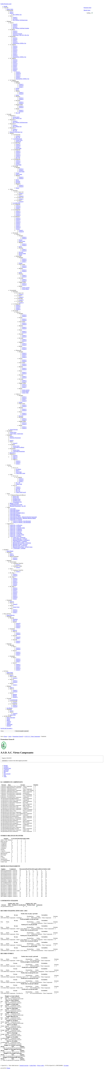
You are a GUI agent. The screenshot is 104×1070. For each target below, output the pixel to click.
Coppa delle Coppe (20, 473)
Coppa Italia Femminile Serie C (17, 512)
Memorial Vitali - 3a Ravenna (20, 545)
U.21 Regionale (13, 699)
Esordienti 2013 (16, 499)
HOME (5, 6)
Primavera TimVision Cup (16, 132)
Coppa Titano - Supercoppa (16, 433)
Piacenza (18, 181)
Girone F (15, 52)
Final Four (18, 141)
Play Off (18, 113)
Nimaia (8, 1068)
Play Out (18, 491)
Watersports (9, 724)
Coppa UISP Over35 (21, 492)
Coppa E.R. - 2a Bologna (16, 530)
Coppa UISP (19, 484)
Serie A (11, 12)
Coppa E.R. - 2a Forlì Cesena (17, 534)
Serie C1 (12, 687)
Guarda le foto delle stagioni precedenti (17, 760)
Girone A (15, 17)
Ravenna (18, 182)
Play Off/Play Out (17, 14)
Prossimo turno (7, 768)
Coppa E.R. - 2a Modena (16, 529)
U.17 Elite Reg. (16, 203)
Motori (8, 720)
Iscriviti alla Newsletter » (7, 728)
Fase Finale (18, 148)
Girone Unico (16, 117)
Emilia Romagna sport (6, 3)
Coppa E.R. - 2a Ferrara (15, 532)
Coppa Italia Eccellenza (18, 447)
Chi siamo (66, 1065)
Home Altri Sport (11, 717)
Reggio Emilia (22, 253)
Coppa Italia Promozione (19, 451)
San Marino (9, 708)
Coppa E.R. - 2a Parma (15, 526)
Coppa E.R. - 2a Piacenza (16, 525)
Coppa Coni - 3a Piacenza (19, 537)
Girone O (18, 76)
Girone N (18, 74)
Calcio (9, 736)
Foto (5, 775)
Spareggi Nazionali (17, 33)
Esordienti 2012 (16, 500)
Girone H (15, 55)
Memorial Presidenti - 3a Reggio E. (21, 540)
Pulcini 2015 (16, 496)
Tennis (8, 719)
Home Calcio (10, 9)
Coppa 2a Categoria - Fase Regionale (22, 521)
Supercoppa (19, 472)
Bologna (15, 694)
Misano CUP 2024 (14, 503)
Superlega (15, 619)
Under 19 (15, 456)
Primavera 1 (13, 452)
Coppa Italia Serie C (14, 511)
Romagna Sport (87, 7)
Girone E (15, 27)
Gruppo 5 (21, 300)
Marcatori (6, 771)
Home (5, 736)
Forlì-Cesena (19, 174)
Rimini (17, 188)
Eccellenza (18, 469)
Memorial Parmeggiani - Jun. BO (18, 506)
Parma (17, 95)
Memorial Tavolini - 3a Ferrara (20, 544)
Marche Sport (87, 10)
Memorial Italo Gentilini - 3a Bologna (22, 542)
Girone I (15, 70)
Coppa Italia (13, 508)
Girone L (18, 72)
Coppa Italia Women (15, 510)
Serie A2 (12, 555)
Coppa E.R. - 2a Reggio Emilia (17, 527)
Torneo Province (14, 429)
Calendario (6, 769)
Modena (15, 695)
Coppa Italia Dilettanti (15, 515)
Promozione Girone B (18, 736)
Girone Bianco (25, 289)
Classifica (6, 767)
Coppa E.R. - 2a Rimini (15, 536)
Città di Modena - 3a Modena (20, 541)
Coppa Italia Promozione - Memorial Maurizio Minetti (23, 518)
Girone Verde (25, 392)
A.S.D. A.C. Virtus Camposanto (32, 736)
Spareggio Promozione (15, 437)
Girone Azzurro (25, 287)
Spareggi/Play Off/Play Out (19, 43)
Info (5, 772)
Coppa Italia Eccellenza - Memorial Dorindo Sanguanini (23, 517)
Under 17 (15, 458)
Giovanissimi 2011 (17, 502)
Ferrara (17, 88)
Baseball (9, 725)
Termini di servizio (23, 1065)
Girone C (15, 40)
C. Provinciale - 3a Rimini (19, 548)
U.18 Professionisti (17, 138)
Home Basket (10, 551)
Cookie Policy (32, 1065)
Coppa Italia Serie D (15, 514)
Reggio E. (15, 697)
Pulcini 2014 (16, 497)
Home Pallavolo (10, 615)
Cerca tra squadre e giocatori (22, 731)
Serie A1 (12, 601)
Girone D (15, 25)
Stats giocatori (7, 773)
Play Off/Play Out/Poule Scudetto (21, 28)
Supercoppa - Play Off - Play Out (21, 35)
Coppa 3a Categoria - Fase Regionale (22, 522)
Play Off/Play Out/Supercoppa (20, 20)
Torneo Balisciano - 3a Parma (20, 538)
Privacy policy (40, 1065)
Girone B (15, 18)
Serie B (11, 13)
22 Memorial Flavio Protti (16, 504)
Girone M (18, 73)
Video (5, 776)
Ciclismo (9, 721)
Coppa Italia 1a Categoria (16, 519)
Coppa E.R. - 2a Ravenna (16, 533)
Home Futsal (10, 672)
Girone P (18, 77)
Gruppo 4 (21, 302)
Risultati (6, 765)
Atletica (8, 723)
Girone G (15, 54)
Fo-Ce (17, 89)
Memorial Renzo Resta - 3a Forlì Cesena (22, 547)
